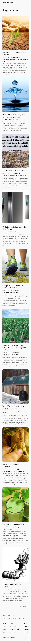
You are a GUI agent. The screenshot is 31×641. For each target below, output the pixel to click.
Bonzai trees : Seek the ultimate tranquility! (13, 465)
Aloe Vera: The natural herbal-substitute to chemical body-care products (14, 348)
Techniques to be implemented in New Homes (14, 228)
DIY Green (6, 59)
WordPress (12, 637)
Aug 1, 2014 (5, 232)
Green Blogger (16, 57)
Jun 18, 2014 (5, 469)
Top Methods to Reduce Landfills (14, 171)
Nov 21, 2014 (5, 57)
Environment (12, 59)
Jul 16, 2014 (5, 290)
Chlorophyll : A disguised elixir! (13, 524)
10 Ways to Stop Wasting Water (14, 114)
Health (24, 175)
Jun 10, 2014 (5, 527)
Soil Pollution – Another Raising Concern (14, 53)
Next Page (24, 606)
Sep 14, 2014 (5, 173)
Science (4, 61)
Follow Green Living (7, 2)
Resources (25, 59)
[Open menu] (28, 2)
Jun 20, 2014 (5, 408)
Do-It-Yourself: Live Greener (13, 406)
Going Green (19, 59)
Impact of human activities (12, 584)
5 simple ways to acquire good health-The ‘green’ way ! (13, 286)
